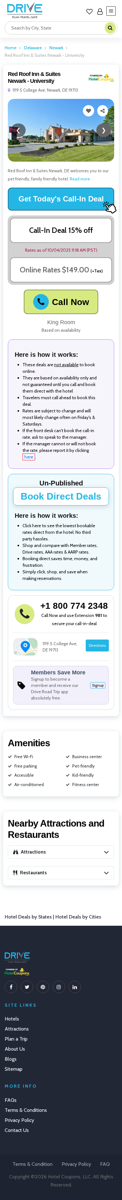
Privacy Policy (19, 1120)
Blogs (11, 1059)
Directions (97, 645)
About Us (15, 1049)
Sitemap (14, 1069)
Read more (79, 178)
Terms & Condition (33, 1164)
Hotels (12, 1019)
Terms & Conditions (26, 1110)
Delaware (33, 48)
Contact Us (17, 1130)
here (28, 457)
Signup (98, 685)
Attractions (17, 1029)
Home (11, 48)
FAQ (105, 1164)
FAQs (11, 1100)
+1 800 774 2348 (74, 606)
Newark (56, 48)
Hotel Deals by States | (30, 917)
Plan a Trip (16, 1039)
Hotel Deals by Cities (78, 917)
